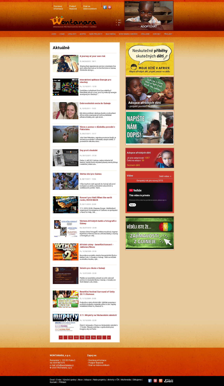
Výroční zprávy (70, 379)
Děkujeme (145, 34)
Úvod (54, 34)
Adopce (83, 34)
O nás (62, 34)
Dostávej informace (58, 7)
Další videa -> (165, 176)
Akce (80, 379)
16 (93, 337)
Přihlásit (168, 34)
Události (72, 34)
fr (119, 25)
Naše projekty (95, 34)
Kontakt (157, 34)
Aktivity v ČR (113, 379)
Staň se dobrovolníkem (90, 7)
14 (82, 337)
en (119, 23)
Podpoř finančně (73, 7)
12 (70, 337)
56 (143, 160)
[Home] (74, 26)
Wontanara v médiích (128, 34)
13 (76, 337)
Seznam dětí (133, 165)
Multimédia (111, 34)
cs (119, 20)
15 (88, 337)
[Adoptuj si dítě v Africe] (149, 30)
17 (99, 337)
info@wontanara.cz (65, 365)
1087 (147, 158)
